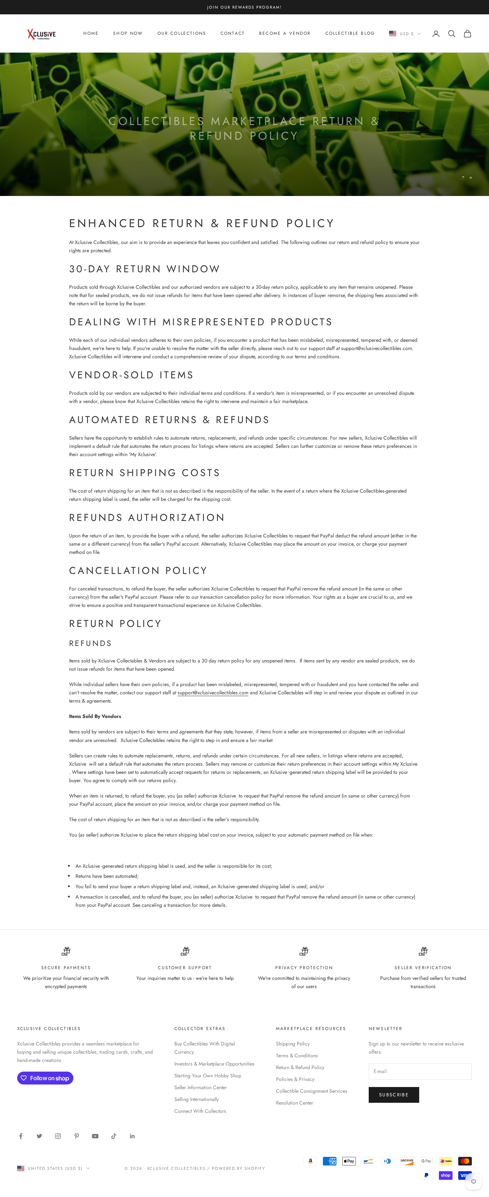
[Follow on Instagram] (58, 1136)
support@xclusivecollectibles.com (213, 692)
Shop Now (128, 33)
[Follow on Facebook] (20, 1136)
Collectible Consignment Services (311, 1091)
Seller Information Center (200, 1087)
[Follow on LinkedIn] (132, 1136)
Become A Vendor (285, 33)
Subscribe (394, 1094)
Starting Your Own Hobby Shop (207, 1075)
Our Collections (182, 33)
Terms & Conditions (297, 1055)
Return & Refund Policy (300, 1067)
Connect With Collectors (200, 1111)
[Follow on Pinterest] (76, 1136)
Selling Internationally (196, 1099)
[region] (244, 124)
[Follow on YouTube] (95, 1136)
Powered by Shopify (238, 1168)
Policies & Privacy (295, 1079)
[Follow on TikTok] (113, 1136)
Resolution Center (294, 1102)
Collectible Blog (350, 33)
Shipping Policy (293, 1043)
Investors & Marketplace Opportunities (214, 1063)
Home (91, 33)
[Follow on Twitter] (39, 1136)
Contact (233, 33)
